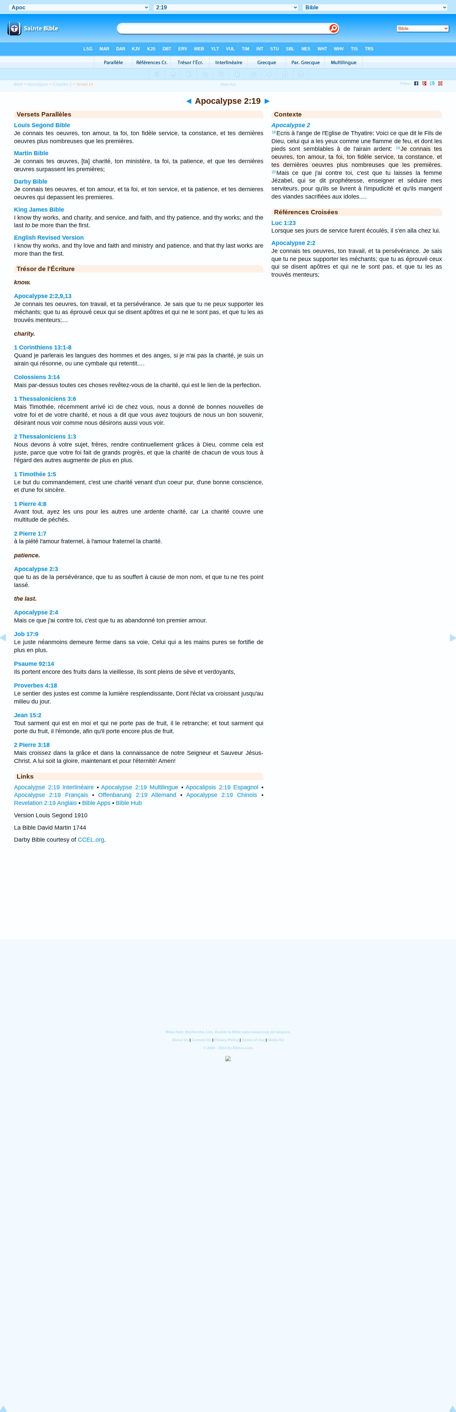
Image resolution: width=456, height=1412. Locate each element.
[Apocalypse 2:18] (8, 652)
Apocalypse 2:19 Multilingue (139, 787)
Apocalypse (37, 84)
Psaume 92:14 (34, 663)
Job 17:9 (26, 634)
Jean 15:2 (27, 715)
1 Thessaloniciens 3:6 (45, 398)
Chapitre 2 (62, 84)
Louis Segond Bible (42, 125)
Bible (18, 84)
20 (274, 172)
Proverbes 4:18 (35, 685)
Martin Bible (31, 153)
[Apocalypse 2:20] (447, 652)
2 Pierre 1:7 (30, 533)
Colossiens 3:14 (37, 377)
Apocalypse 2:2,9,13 (42, 296)
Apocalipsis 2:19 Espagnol (222, 787)
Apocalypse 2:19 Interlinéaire (54, 787)
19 (398, 148)
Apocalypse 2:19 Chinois (221, 795)
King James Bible (39, 209)
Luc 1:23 (283, 223)
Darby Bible (30, 181)
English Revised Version (49, 237)
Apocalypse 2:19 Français (51, 795)
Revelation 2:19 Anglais (45, 803)
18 (274, 132)
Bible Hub (129, 803)
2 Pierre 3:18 (32, 745)
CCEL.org (91, 839)
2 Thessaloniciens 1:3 (45, 436)
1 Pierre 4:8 (30, 504)
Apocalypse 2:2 (293, 243)
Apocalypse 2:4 (36, 612)
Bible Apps (96, 803)
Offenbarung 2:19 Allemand (137, 795)
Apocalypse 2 (290, 125)
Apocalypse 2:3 (36, 569)
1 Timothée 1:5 (35, 474)
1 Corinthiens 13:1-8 (42, 347)
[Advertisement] (228, 898)
